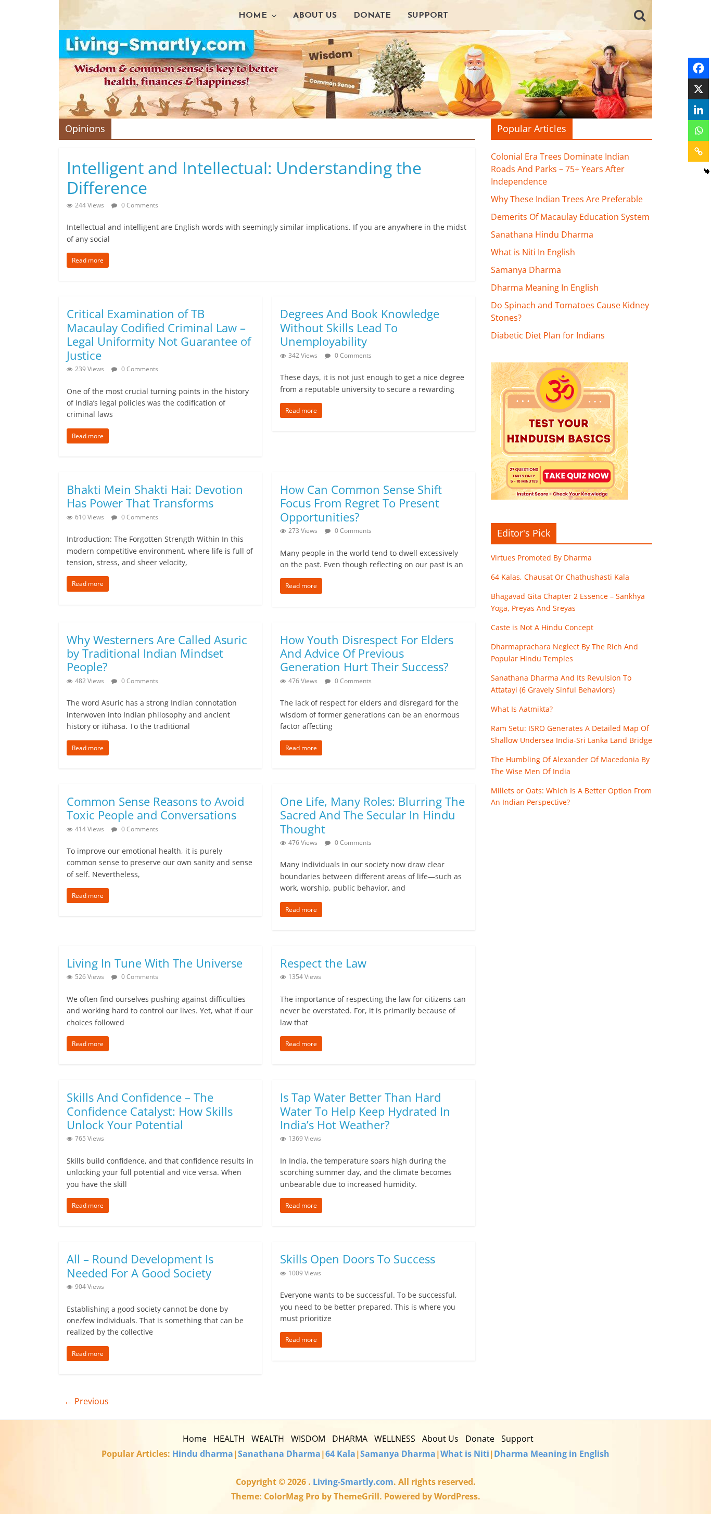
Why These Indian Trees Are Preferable (567, 199)
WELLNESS (394, 1438)
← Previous (86, 1401)
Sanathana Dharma (279, 1453)
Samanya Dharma (526, 270)
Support (428, 15)
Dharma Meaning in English (552, 1453)
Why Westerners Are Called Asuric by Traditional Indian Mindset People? (157, 653)
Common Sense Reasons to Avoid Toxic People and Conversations (155, 808)
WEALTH (267, 1438)
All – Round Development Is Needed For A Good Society (140, 1265)
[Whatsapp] (698, 130)
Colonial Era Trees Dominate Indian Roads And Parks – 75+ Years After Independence (560, 169)
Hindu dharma (202, 1453)
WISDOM (308, 1438)
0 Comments (139, 205)
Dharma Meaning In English (545, 287)
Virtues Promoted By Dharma (541, 558)
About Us (315, 15)
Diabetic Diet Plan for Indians (548, 335)
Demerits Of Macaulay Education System (570, 217)
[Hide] (707, 171)
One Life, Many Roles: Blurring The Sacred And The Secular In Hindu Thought (372, 815)
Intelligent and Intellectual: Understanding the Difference (244, 177)
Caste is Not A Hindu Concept (542, 627)
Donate (372, 15)
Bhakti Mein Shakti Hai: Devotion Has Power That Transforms (155, 496)
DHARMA (349, 1438)
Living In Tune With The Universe (155, 963)
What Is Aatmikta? (522, 709)
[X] (698, 89)
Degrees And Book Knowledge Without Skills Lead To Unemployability (359, 327)
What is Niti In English (533, 252)
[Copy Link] (698, 151)
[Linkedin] (698, 109)
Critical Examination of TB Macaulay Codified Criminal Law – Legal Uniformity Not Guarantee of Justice (159, 334)
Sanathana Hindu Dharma (542, 234)
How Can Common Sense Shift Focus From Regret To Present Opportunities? (361, 503)
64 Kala (340, 1453)
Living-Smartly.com (352, 1481)
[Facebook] (698, 68)
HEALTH (229, 1438)
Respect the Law (323, 963)
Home (252, 15)
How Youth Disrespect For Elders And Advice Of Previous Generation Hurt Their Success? (366, 653)
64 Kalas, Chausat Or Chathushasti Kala (560, 577)
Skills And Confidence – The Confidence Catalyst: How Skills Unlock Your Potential (150, 1110)
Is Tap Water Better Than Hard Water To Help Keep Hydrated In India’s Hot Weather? (365, 1110)
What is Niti (464, 1453)
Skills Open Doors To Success (357, 1259)
